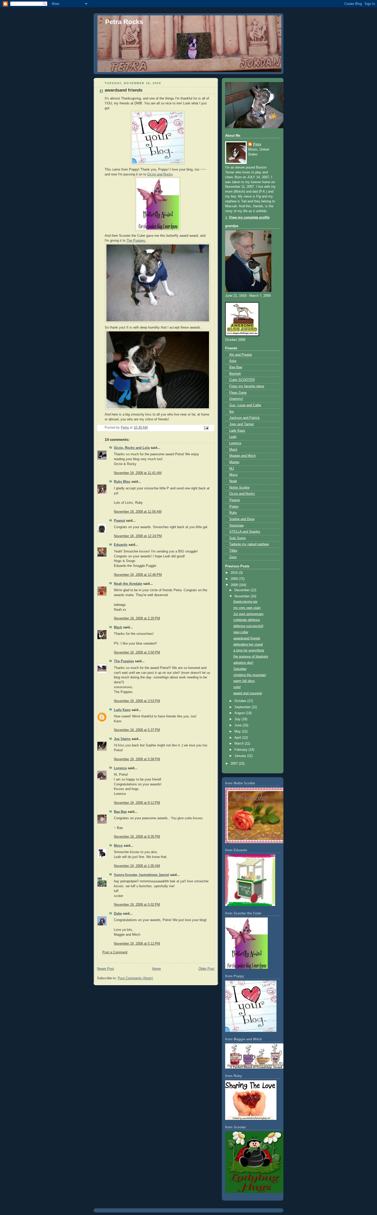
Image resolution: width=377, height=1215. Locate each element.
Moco (118, 845)
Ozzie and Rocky (160, 174)
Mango (234, 462)
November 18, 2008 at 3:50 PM (137, 652)
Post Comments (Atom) (135, 978)
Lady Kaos (122, 710)
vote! (237, 687)
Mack (118, 627)
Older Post (206, 969)
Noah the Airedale (128, 584)
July (238, 719)
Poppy (234, 506)
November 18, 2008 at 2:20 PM (137, 618)
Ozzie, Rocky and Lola (132, 448)
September (243, 707)
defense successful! (248, 626)
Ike (231, 411)
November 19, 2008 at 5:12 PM (137, 943)
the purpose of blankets (250, 656)
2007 (235, 763)
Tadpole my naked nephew (249, 544)
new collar (240, 632)
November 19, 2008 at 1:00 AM (137, 866)
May (238, 731)
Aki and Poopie (240, 355)
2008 (235, 585)
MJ (231, 468)
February (241, 750)
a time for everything (248, 650)
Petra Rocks (124, 22)
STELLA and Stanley (244, 532)
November (242, 596)
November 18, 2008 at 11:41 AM (138, 473)
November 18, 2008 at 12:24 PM (138, 536)
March (239, 743)
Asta (232, 361)
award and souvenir (247, 693)
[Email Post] (206, 428)
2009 (235, 579)
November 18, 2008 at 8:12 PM (137, 803)
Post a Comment (114, 952)
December (242, 590)
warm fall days (244, 681)
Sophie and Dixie (241, 519)
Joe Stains (122, 739)
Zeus (233, 557)
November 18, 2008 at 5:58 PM (137, 759)
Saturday (240, 669)
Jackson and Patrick (244, 418)
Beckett (235, 374)
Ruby (233, 513)
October (240, 701)
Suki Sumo (237, 538)
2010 (235, 573)
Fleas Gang (237, 392)
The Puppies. (136, 240)
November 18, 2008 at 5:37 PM (137, 730)
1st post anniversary (248, 614)
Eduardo (120, 545)
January (240, 756)
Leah (232, 437)
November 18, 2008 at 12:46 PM (138, 575)
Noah (233, 481)
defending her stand (248, 644)
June (238, 725)
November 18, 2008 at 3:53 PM (137, 701)
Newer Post (105, 969)
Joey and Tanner (241, 424)
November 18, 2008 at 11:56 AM (138, 511)
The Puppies (124, 661)
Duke (118, 913)
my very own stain (247, 608)
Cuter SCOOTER (242, 380)
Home (156, 969)
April (238, 737)
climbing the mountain (249, 675)
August (240, 713)
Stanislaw (236, 525)
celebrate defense (246, 620)
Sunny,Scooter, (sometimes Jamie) (141, 875)
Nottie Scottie (239, 487)
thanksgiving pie (245, 602)
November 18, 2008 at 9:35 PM (137, 836)
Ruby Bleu (122, 481)
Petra (257, 144)
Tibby (233, 550)
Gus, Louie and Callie (245, 405)
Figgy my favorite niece (246, 386)
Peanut (119, 520)
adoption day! (243, 663)
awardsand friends (246, 638)
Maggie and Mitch (242, 456)
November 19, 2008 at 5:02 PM (137, 904)
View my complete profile (249, 217)
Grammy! (236, 399)
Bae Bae (120, 812)
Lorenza (120, 768)
